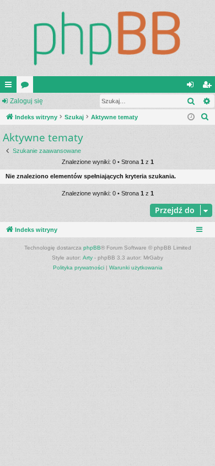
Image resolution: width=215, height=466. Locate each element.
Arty (88, 258)
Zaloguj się (26, 101)
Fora (27, 87)
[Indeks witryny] (107, 38)
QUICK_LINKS (10, 87)
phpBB (92, 248)
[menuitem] (205, 117)
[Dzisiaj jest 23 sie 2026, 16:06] (191, 117)
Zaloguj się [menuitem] (192, 87)
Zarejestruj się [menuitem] (209, 87)
